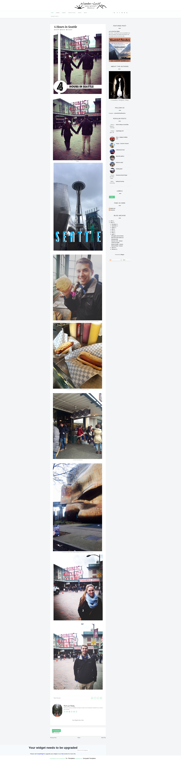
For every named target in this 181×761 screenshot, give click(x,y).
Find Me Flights (55, 16)
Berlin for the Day (120, 181)
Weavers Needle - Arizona (117, 244)
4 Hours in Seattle (115, 242)
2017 (111, 221)
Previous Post (53, 737)
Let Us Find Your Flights (114, 31)
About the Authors (120, 156)
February (114, 249)
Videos (79, 12)
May (113, 232)
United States (71, 12)
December (114, 224)
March (113, 247)
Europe (64, 12)
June (113, 231)
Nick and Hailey (69, 706)
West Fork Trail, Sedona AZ (117, 237)
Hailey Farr (112, 208)
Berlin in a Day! (119, 162)
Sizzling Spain (119, 168)
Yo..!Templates (70, 758)
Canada (57, 12)
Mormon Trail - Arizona (116, 241)
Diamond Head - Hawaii (117, 246)
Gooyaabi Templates (89, 758)
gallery (111, 197)
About (85, 12)
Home (52, 12)
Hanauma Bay (114, 239)
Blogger (122, 254)
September (114, 226)
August (113, 227)
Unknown (112, 210)
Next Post (103, 737)
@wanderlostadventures (119, 113)
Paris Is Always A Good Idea (122, 124)
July (113, 229)
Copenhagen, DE (120, 131)
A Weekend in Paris (120, 149)
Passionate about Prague (121, 175)
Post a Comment (55, 732)
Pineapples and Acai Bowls (117, 236)
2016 (111, 222)
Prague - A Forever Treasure (122, 143)
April (113, 234)
